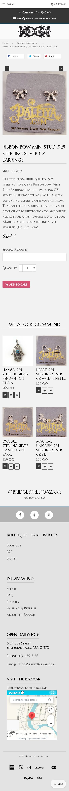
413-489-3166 (28, 656)
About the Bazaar (21, 615)
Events (12, 589)
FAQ (10, 595)
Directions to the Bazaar (27, 688)
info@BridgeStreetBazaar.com (31, 664)
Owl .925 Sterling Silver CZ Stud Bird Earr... (15, 448)
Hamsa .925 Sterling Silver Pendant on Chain (15, 376)
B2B (10, 552)
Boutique (14, 545)
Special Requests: (15, 249)
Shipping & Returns (21, 608)
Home (5, 43)
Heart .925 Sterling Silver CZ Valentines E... (51, 374)
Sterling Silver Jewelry (28, 43)
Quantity (10, 268)
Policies (13, 602)
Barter (12, 558)
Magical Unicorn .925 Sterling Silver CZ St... (49, 448)
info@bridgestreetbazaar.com (36, 18)
